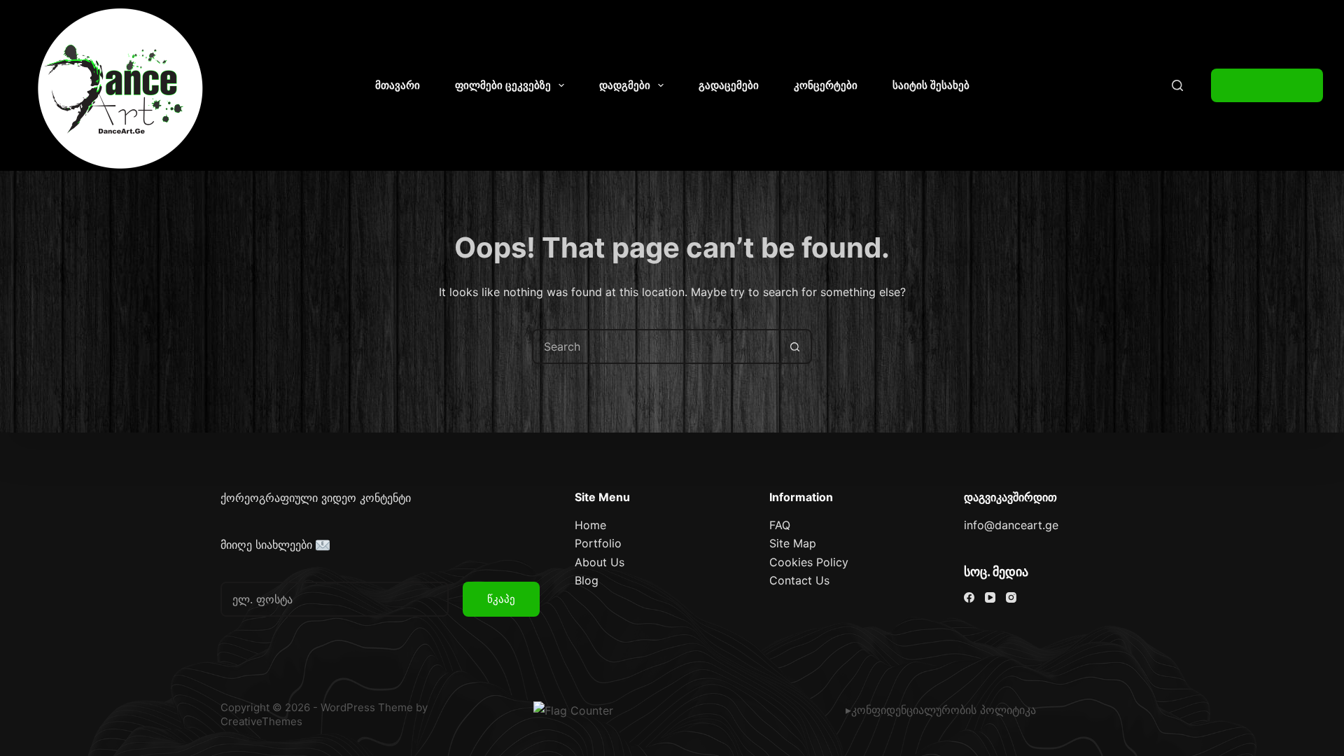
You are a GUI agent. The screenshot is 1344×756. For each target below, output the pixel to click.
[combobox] (655, 346)
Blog (586, 580)
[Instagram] (1011, 597)
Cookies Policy (808, 562)
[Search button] (794, 346)
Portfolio (598, 543)
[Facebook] (969, 597)
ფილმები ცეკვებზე (503, 85)
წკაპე (501, 599)
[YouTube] (990, 597)
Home (590, 525)
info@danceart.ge (1011, 525)
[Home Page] (121, 89)
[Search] (1177, 85)
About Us (599, 562)
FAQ (779, 525)
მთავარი (397, 85)
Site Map (792, 543)
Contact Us (799, 580)
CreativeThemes (261, 721)
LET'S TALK (1267, 85)
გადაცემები (729, 85)
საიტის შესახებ (930, 85)
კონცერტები (826, 85)
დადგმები (624, 85)
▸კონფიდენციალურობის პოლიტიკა (941, 710)
